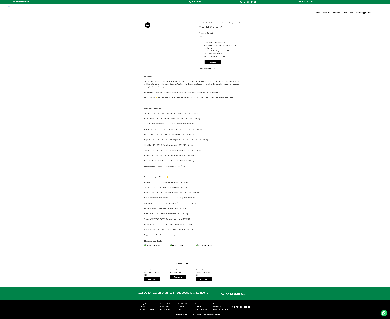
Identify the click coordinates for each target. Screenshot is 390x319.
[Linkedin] (255, 2)
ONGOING (217, 314)
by (213, 314)
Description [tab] (148, 76)
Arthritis (142, 307)
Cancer (180, 309)
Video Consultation (201, 309)
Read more (178, 277)
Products (216, 304)
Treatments (336, 13)
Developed (208, 314)
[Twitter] (245, 2)
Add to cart (213, 62)
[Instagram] (248, 2)
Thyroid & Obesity (166, 309)
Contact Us (301, 2)
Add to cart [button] (152, 279)
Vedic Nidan (348, 13)
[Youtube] (251, 2)
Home (318, 13)
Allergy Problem (145, 304)
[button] (337, 12)
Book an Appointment (363, 13)
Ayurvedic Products (222, 23)
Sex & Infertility (183, 304)
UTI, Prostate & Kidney (147, 309)
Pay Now (310, 2)
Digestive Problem (166, 304)
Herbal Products (209, 23)
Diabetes (181, 307)
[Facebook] (241, 2)
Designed (199, 314)
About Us (326, 13)
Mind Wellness (165, 307)
